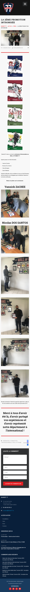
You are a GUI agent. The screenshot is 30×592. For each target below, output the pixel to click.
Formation (13, 440)
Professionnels (6, 442)
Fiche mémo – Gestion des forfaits (10, 536)
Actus (3, 523)
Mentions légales (20, 581)
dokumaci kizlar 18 (6, 574)
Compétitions (5, 518)
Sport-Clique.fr (19, 583)
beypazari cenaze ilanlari (8, 570)
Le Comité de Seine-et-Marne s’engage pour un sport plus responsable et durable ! (13, 548)
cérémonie (6, 440)
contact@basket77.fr (8, 510)
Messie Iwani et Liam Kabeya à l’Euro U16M (13, 542)
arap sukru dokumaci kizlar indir (9, 562)
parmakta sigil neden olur (8, 566)
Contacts (4, 526)
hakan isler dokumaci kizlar (8, 558)
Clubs (3, 521)
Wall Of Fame (16, 442)
